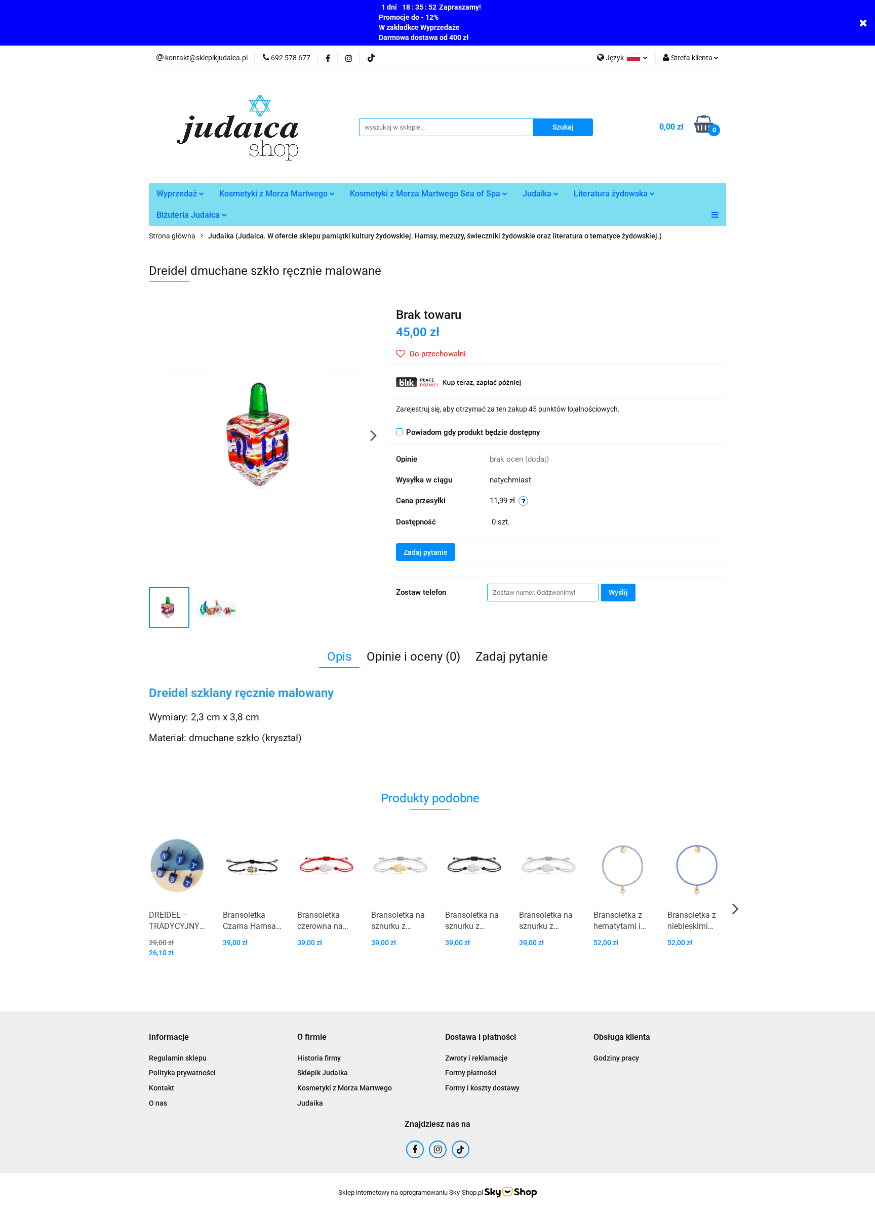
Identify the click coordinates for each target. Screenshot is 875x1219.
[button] (169, 1037)
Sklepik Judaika (322, 1073)
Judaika (538, 193)
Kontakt (161, 1088)
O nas (158, 1103)
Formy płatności (471, 1073)
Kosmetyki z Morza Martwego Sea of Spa (426, 193)
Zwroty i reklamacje (476, 1058)
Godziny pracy (616, 1058)
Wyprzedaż (177, 193)
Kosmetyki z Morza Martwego (274, 193)
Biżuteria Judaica (189, 215)
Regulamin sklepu (178, 1058)
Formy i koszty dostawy (482, 1088)
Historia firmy (319, 1058)
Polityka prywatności (182, 1073)
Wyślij (618, 592)
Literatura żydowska (612, 193)
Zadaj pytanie (426, 552)
